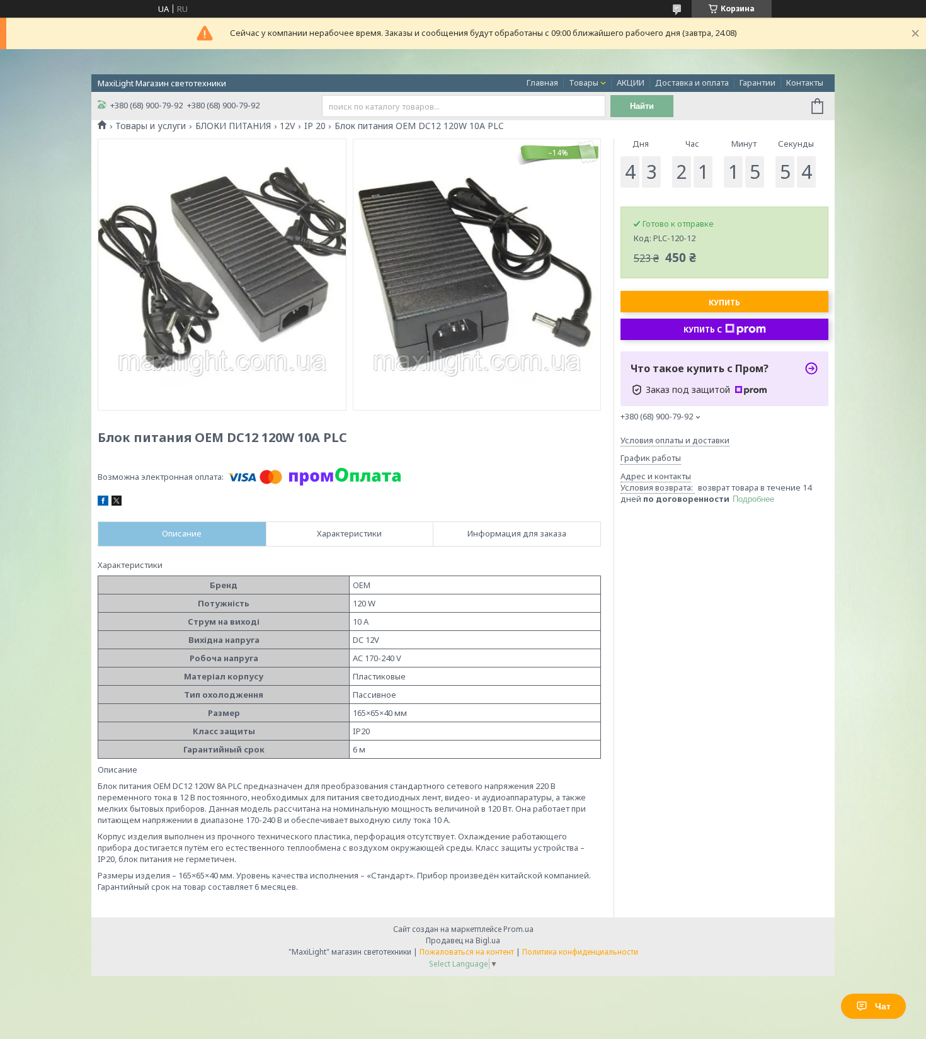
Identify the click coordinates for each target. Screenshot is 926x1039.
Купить (724, 302)
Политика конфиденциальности (580, 951)
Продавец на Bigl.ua (463, 940)
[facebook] (103, 502)
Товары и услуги (150, 126)
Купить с (702, 329)
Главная (542, 82)
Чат (883, 1006)
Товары (583, 82)
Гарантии (757, 82)
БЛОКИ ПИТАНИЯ (233, 126)
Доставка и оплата (692, 82)
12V (287, 126)
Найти (642, 106)
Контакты (804, 82)
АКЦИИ (630, 82)
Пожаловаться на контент (467, 951)
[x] (116, 502)
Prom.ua (518, 929)
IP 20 (315, 126)
